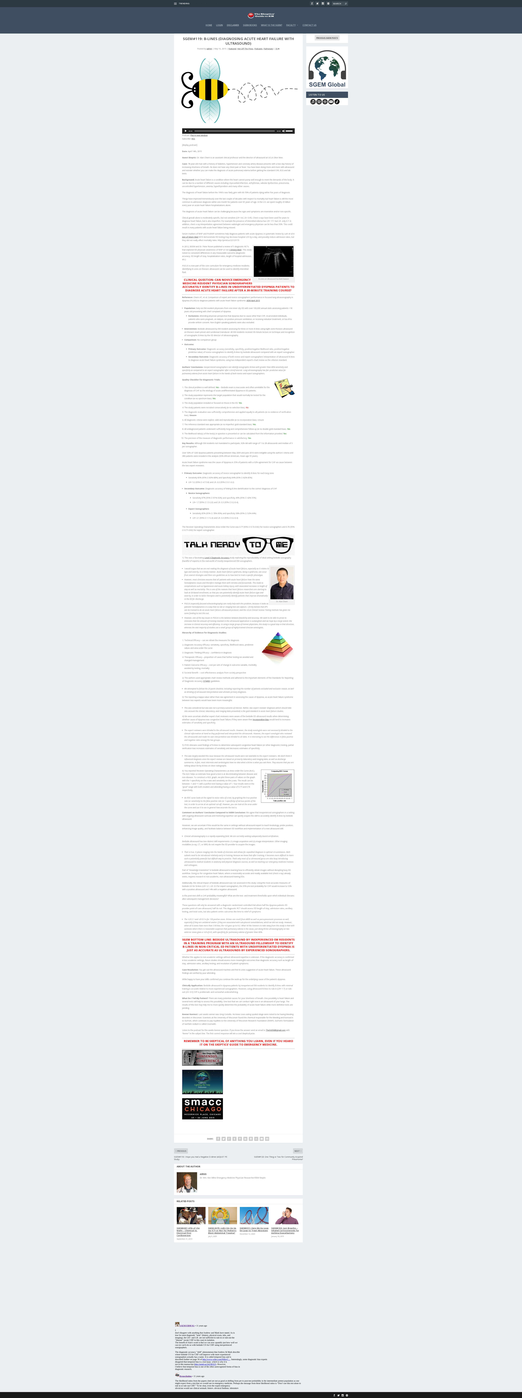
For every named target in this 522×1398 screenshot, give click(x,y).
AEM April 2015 (253, 300)
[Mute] (283, 131)
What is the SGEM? (271, 25)
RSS (193, 138)
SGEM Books (250, 25)
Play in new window (199, 135)
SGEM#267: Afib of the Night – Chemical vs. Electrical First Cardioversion (188, 1232)
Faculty (291, 25)
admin (209, 48)
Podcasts (258, 48)
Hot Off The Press (245, 48)
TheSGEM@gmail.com (275, 1030)
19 (276, 48)
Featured (232, 48)
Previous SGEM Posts (327, 38)
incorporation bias (261, 719)
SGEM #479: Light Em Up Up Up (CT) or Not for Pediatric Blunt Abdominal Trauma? (222, 1230)
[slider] (289, 130)
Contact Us (309, 25)
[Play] (185, 131)
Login (219, 25)
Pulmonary (268, 48)
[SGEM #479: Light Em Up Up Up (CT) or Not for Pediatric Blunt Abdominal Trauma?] (222, 1215)
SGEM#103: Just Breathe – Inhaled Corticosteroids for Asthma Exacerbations (285, 1230)
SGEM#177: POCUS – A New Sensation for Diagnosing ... (215, 3)
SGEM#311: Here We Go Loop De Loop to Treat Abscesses (254, 1229)
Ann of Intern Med (190, 237)
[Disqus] (238, 1285)
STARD (206, 681)
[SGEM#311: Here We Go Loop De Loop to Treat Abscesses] (254, 1215)
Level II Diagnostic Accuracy (217, 557)
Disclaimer (233, 25)
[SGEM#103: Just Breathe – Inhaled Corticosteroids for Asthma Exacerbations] (285, 1215)
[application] (238, 131)
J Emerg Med (235, 249)
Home (209, 25)
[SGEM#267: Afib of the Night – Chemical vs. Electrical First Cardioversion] (191, 1215)
